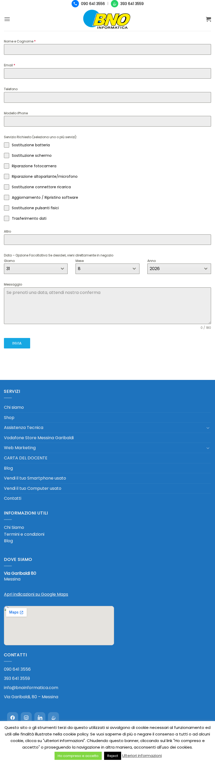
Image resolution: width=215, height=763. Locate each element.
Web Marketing (20, 448)
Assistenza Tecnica (23, 428)
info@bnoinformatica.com (31, 688)
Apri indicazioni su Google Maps (36, 594)
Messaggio (13, 284)
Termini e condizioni (24, 534)
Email (9, 65)
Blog (8, 468)
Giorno (9, 261)
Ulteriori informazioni (142, 755)
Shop (9, 418)
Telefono (11, 89)
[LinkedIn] (39, 717)
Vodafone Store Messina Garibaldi (39, 438)
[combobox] (36, 269)
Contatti (12, 498)
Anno (151, 261)
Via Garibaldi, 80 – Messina (31, 697)
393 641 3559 (17, 678)
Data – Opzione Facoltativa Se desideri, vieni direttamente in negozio (58, 255)
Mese (80, 261)
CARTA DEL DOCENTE (25, 458)
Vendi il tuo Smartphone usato (35, 478)
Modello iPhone (16, 113)
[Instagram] (26, 717)
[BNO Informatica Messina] (107, 19)
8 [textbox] (79, 269)
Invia (17, 343)
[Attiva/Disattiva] (208, 428)
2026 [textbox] (155, 269)
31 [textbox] (8, 269)
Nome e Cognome (20, 41)
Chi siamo (14, 407)
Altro (7, 231)
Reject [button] (112, 755)
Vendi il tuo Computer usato (32, 488)
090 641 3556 (17, 669)
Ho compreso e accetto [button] (78, 755)
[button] (7, 19)
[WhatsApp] (53, 717)
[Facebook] (12, 717)
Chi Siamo (14, 527)
